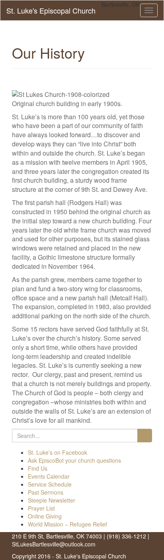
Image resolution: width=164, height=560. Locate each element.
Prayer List (41, 508)
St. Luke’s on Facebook (57, 452)
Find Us (37, 468)
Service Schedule (50, 484)
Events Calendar (49, 476)
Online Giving (45, 516)
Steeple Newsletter (51, 500)
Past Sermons (45, 492)
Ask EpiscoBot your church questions (74, 460)
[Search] (144, 435)
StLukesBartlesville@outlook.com (54, 544)
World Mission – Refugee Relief (67, 524)
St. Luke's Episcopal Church (51, 10)
